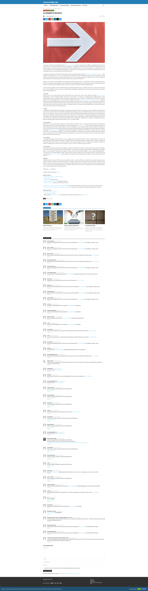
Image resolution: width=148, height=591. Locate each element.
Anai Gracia (49, 278)
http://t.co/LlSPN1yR (73, 506)
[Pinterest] (49, 19)
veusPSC (49, 410)
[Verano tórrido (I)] (53, 217)
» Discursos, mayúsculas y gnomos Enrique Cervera (58, 537)
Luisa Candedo (50, 297)
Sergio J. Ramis (50, 360)
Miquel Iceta (49, 285)
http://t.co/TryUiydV (80, 280)
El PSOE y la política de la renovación (51, 181)
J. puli (48, 462)
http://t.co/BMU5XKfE (59, 369)
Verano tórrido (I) (47, 225)
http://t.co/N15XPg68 (51, 512)
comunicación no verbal (54, 129)
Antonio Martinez (50, 395)
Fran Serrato (49, 402)
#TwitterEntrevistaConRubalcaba (50, 193)
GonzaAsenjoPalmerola (52, 381)
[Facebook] (44, 19)
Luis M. (48, 323)
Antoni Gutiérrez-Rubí (50, 16)
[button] (103, 5)
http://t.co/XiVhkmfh (95, 492)
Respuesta (48, 250)
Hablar (90, 101)
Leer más (131, 589)
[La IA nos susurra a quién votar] (74, 217)
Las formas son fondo (55, 194)
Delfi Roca (49, 348)
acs (48, 497)
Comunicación (48, 8)
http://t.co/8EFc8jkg (82, 286)
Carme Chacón (99, 74)
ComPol (52, 8)
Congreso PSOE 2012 (48, 178)
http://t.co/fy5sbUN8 (76, 411)
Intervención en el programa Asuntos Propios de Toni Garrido (55, 185)
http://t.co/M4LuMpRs (71, 305)
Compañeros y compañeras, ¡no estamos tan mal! (90, 99)
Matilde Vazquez (50, 291)
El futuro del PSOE (47, 179)
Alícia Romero (50, 504)
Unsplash (58, 172)
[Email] (57, 19)
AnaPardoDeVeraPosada (52, 354)
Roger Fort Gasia (50, 316)
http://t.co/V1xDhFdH (67, 318)
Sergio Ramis (50, 368)
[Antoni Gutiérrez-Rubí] (44, 16)
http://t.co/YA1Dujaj (82, 526)
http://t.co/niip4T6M (51, 419)
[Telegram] (60, 19)
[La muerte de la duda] (95, 217)
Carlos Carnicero (50, 387)
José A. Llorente (50, 247)
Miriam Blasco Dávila (51, 511)
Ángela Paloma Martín (51, 310)
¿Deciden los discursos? (48, 182)
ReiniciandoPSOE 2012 (51, 260)
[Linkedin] (55, 19)
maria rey (49, 304)
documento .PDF (84, 194)
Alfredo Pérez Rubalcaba (91, 74)
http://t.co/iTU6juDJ (50, 390)
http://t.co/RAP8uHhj (59, 349)
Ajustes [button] (134, 589)
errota (48, 335)
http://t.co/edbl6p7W (81, 242)
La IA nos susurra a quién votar (71, 225)
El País (49, 169)
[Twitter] (47, 19)
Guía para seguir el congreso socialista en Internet (53, 176)
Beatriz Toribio (50, 253)
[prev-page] (44, 233)
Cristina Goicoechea (51, 266)
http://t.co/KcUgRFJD (92, 330)
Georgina (49, 374)
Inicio (44, 8)
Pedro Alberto (50, 416)
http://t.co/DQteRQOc (95, 255)
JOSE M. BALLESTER (51, 455)
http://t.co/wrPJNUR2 (59, 382)
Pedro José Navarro (51, 484)
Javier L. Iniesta (50, 476)
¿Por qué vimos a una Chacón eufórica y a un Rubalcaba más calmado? (57, 187)
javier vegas (49, 470)
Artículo (47, 198)
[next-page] (45, 233)
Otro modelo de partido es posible (50, 191)
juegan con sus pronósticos (56, 154)
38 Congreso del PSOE (69, 65)
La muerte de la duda (90, 225)
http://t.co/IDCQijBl (88, 376)
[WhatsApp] (52, 19)
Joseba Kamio (50, 329)
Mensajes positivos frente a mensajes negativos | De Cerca (59, 517)
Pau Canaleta (50, 341)
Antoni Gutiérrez (50, 241)
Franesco (49, 490)
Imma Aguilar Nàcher (51, 272)
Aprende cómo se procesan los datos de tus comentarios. (69, 573)
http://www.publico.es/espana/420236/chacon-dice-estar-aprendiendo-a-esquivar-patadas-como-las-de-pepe (67, 442)
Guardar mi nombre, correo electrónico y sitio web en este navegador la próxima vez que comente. (62, 568)
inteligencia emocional (81, 125)
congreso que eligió (101, 95)
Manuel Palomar (50, 424)
